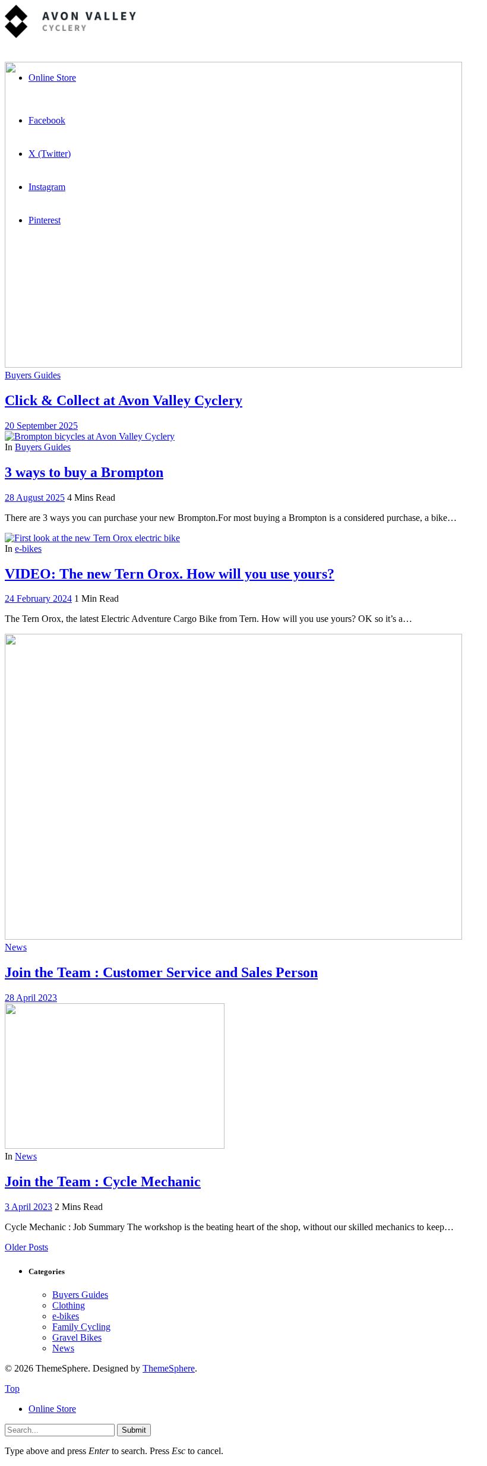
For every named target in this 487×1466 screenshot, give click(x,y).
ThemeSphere (169, 1368)
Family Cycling (81, 1327)
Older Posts (26, 1247)
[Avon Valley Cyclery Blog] (70, 35)
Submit (134, 1430)
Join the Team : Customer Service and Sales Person (161, 972)
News (16, 947)
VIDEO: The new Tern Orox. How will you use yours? (169, 574)
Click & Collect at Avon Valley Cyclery (123, 400)
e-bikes (28, 549)
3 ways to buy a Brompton (84, 472)
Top (12, 1388)
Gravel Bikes (77, 1337)
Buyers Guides (33, 375)
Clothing (68, 1305)
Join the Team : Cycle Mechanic (103, 1181)
